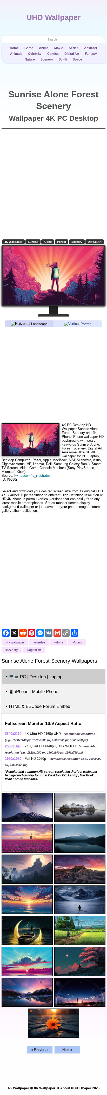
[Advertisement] (53, 374)
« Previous (39, 1050)
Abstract (90, 48)
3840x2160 (13, 734)
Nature (30, 59)
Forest (61, 241)
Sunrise (33, 241)
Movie (58, 48)
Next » (67, 1050)
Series (73, 48)
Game (28, 48)
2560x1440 (13, 746)
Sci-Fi (63, 59)
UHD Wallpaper (53, 17)
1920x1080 (13, 759)
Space (77, 59)
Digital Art (71, 54)
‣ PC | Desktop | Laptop (34, 676)
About (65, 1088)
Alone (48, 241)
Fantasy (91, 54)
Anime (44, 48)
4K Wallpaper (13, 241)
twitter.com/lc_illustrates (32, 476)
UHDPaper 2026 (87, 1088)
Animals (16, 54)
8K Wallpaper (44, 1088)
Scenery (47, 59)
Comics (53, 54)
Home (14, 48)
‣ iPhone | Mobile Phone (32, 691)
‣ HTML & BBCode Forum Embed (38, 706)
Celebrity (35, 54)
